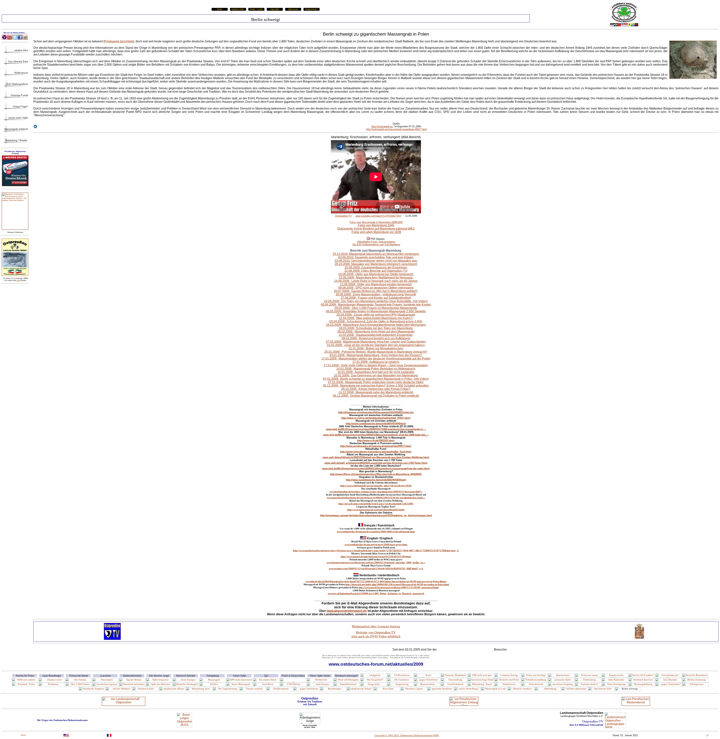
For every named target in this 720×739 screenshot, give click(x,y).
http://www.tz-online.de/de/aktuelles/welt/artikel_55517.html (375, 418)
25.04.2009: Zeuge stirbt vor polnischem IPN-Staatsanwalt (376, 314)
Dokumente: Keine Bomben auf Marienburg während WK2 (376, 228)
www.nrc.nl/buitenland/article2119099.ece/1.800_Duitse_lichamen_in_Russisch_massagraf (376, 593)
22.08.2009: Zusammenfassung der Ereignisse (376, 267)
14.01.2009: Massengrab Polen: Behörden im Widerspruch (375, 368)
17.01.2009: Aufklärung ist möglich (375, 362)
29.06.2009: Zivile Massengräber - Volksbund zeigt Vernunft (376, 294)
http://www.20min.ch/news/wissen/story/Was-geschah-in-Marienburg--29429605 (375, 474)
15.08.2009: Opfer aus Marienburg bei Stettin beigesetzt (375, 274)
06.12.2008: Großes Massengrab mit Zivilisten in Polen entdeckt (375, 395)
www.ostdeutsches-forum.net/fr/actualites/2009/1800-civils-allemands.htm (375, 531)
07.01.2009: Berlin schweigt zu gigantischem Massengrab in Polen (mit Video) (375, 378)
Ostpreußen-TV (343, 215)
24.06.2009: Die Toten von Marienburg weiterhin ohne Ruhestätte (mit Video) (375, 301)
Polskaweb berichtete (118, 41)
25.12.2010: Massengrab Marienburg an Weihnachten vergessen (376, 254)
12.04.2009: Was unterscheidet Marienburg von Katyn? (375, 318)
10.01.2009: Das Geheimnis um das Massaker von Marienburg (375, 375)
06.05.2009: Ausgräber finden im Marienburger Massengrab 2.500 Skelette (375, 311)
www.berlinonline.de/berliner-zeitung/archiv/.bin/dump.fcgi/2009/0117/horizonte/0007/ (375, 491)
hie (18, 280)
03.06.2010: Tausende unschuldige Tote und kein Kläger (375, 257)
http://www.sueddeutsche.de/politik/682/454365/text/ (376, 479)
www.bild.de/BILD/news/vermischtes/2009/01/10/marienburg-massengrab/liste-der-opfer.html (375, 468)
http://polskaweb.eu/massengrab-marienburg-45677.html (396, 129)
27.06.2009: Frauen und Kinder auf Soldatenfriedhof (375, 297)
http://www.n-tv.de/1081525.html (375, 440)
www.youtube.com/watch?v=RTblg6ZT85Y (378, 215)
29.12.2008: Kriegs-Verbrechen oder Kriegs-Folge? (375, 388)
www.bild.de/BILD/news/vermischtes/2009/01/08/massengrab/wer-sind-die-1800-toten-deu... (375, 434)
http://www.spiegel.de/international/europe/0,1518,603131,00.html (375, 556)
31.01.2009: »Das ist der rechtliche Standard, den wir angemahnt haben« (375, 345)
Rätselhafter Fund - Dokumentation (376, 241)
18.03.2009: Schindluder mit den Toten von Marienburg (375, 328)
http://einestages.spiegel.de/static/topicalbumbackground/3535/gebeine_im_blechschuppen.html (376, 515)
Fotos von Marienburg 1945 (376, 225)
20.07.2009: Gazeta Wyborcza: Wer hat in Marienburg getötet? (375, 291)
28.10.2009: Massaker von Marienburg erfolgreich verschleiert (376, 264)
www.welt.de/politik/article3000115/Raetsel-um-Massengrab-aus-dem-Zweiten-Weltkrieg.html (375, 457)
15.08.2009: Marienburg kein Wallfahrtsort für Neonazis (375, 277)
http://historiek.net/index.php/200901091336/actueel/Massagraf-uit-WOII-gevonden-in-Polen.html (397, 584)
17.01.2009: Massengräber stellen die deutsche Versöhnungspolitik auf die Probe (375, 358)
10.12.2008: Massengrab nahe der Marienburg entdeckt (375, 392)
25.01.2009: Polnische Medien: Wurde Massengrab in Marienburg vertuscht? (375, 351)
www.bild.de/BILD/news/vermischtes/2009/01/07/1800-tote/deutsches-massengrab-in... (375, 429)
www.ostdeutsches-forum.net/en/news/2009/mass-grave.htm (376, 544)
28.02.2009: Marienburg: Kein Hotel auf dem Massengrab (375, 331)
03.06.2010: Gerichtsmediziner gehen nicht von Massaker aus (376, 260)
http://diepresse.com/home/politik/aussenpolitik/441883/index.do (375, 412)
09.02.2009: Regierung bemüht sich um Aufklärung (376, 338)
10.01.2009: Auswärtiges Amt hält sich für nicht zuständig (376, 372)
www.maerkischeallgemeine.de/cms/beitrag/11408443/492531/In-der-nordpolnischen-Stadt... (375, 497)
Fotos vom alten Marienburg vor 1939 (376, 232)
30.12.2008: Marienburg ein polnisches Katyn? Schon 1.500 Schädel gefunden (375, 385)
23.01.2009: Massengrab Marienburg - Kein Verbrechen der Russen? (375, 355)
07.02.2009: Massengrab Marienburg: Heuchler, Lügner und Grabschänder (375, 341)
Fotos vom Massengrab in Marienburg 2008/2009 (376, 222)
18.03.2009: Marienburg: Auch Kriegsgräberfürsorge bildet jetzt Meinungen (375, 324)
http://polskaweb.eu (382, 126)
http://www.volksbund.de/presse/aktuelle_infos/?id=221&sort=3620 (375, 485)
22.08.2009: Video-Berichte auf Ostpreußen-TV (375, 270)
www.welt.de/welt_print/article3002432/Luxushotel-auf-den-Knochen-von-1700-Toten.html (376, 463)
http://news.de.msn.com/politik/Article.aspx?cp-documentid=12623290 (375, 503)
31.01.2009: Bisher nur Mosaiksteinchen (376, 348)
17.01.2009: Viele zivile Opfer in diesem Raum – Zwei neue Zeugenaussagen (376, 365)
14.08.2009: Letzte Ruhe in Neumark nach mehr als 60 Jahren (375, 281)
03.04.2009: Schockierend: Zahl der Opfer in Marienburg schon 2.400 (375, 321)
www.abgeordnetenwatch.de (347, 610)
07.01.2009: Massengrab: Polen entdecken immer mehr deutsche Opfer (375, 382)
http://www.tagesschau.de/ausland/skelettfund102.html (375, 509)
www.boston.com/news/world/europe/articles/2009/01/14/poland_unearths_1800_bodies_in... (375, 562)
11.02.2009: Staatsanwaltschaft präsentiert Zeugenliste (375, 335)
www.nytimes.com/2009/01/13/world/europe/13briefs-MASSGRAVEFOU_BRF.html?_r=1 (376, 568)
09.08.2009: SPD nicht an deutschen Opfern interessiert (375, 287)
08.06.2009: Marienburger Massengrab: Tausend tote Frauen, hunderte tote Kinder (375, 304)
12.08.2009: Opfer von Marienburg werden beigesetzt (375, 284)
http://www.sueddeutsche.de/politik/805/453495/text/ (376, 423)
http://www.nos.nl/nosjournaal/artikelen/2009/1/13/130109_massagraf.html (398, 587)
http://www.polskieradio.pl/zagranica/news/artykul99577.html (375, 446)
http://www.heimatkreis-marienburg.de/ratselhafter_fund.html (375, 451)
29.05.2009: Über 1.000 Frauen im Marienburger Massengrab (375, 308)
